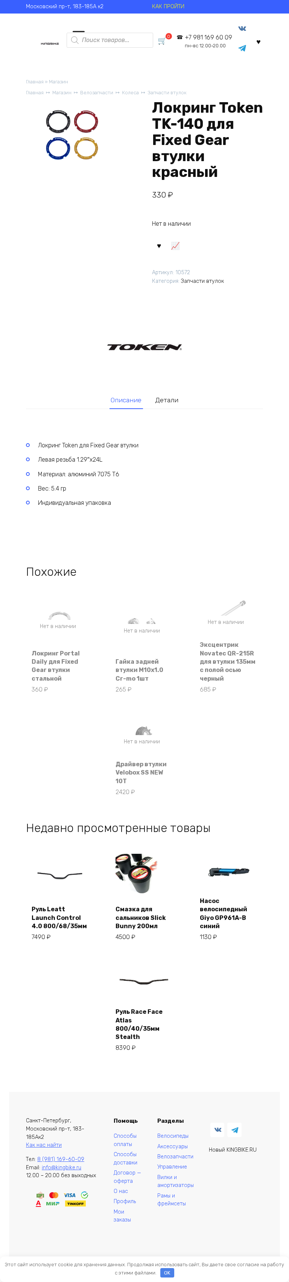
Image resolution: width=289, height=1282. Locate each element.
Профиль (125, 1201)
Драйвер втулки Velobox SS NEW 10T (141, 773)
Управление (172, 1167)
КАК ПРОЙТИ (168, 6)
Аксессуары (172, 1146)
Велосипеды (173, 1136)
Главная (35, 82)
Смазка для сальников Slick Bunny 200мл (141, 918)
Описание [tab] (126, 400)
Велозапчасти (96, 92)
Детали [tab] (166, 400)
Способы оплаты (125, 1140)
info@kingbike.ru (61, 1167)
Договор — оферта (127, 1177)
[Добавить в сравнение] (175, 245)
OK (167, 1273)
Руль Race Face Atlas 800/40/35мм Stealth (139, 1024)
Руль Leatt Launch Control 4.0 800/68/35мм (59, 918)
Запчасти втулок (167, 92)
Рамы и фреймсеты (171, 1200)
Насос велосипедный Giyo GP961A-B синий (223, 913)
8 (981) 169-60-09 (60, 1159)
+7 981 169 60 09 (208, 41)
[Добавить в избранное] (159, 245)
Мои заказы (122, 1216)
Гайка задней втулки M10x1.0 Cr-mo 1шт (139, 670)
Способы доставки (125, 1158)
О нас (121, 1191)
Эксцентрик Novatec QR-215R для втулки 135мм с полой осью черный (228, 661)
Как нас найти (44, 1145)
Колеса (130, 92)
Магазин (58, 82)
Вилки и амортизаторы (175, 1181)
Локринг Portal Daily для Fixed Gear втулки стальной (56, 666)
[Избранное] (258, 41)
